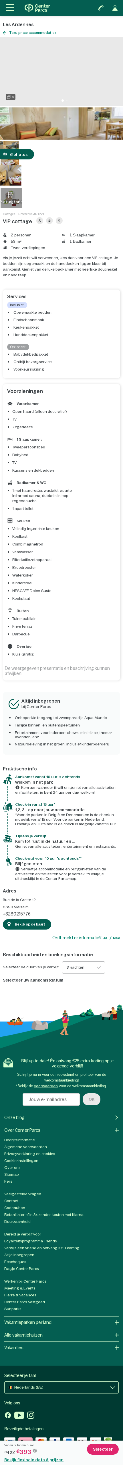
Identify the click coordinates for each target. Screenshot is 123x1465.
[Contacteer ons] (101, 8)
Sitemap (11, 1174)
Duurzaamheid (17, 1221)
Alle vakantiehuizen (23, 1335)
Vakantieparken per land (27, 1322)
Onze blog (14, 1117)
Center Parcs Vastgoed (24, 1302)
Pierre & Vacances (20, 1295)
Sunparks (12, 1309)
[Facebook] (7, 1416)
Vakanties (13, 1347)
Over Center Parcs (22, 1130)
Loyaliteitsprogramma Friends (30, 1241)
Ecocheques (15, 1262)
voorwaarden (46, 1086)
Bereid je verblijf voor (22, 1234)
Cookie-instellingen (21, 1160)
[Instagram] (30, 1416)
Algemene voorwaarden (25, 1147)
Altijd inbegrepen (19, 1255)
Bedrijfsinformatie (19, 1140)
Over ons (12, 1167)
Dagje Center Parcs (21, 1269)
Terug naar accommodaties (33, 33)
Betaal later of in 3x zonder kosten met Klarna (44, 1215)
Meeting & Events (19, 1288)
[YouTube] (19, 1416)
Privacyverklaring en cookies (29, 1154)
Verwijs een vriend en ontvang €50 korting (42, 1248)
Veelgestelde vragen (22, 1194)
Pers (8, 1181)
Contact (11, 1201)
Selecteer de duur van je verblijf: (31, 967)
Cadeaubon (14, 1208)
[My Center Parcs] (115, 8)
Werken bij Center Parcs (25, 1281)
